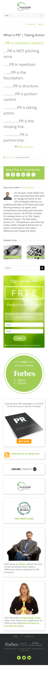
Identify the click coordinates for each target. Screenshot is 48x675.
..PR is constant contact (23, 42)
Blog (16, 636)
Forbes (22, 564)
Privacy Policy (24, 651)
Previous (31, 24)
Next (40, 24)
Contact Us (29, 636)
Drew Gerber (9, 157)
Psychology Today (31, 617)
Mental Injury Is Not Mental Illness (21, 624)
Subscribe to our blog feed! (25, 453)
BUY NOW (24, 441)
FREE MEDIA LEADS (24, 518)
